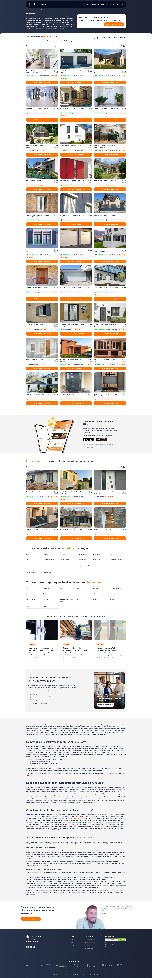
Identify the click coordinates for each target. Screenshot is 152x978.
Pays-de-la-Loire (98, 565)
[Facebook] (27, 947)
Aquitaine (45, 554)
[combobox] (36, 41)
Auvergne (62, 554)
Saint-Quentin (30, 594)
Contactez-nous (89, 948)
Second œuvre (37, 9)
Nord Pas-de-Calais (65, 565)
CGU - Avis (67, 974)
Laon (111, 594)
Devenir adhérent (89, 951)
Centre (28, 560)
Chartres (45, 594)
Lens (61, 594)
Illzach (95, 599)
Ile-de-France (97, 560)
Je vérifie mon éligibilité (29, 919)
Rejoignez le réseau (104, 704)
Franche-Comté (64, 560)
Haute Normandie (82, 560)
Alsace (28, 554)
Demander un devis (90, 945)
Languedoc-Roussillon (116, 560)
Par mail (107, 947)
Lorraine (28, 565)
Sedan (78, 599)
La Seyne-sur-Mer (115, 588)
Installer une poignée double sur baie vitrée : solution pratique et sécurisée (41, 650)
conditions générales (88, 447)
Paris (27, 588)
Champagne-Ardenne (49, 560)
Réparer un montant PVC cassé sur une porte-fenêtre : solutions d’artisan (109, 650)
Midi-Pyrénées (47, 565)
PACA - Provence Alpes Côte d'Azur (83, 566)
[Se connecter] (123, 4)
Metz (78, 588)
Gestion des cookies (93, 974)
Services (72, 942)
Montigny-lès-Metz (31, 599)
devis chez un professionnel (78, 818)
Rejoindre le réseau (90, 942)
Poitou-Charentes (31, 572)
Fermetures (32, 644)
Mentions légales (57, 974)
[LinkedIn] (34, 947)
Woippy (112, 599)
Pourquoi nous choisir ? (97, 4)
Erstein (45, 606)
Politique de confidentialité (79, 974)
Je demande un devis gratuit (113, 24)
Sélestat (45, 599)
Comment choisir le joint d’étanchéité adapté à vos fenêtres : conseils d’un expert (76, 650)
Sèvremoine (96, 594)
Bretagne (112, 554)
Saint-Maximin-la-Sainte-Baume (67, 600)
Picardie (112, 565)
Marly (27, 606)
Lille (61, 588)
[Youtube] (30, 947)
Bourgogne (96, 554)
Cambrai (79, 594)
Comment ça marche (90, 939)
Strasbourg (46, 588)
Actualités (72, 945)
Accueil (30, 9)
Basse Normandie (82, 554)
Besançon (96, 588)
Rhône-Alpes (47, 572)
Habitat (72, 939)
